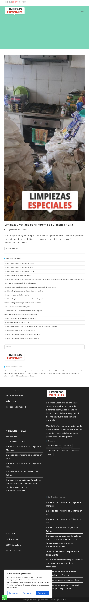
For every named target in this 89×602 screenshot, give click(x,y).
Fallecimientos (53, 450)
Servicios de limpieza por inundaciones (16, 322)
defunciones (65, 413)
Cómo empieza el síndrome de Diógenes (17, 307)
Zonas (25, 230)
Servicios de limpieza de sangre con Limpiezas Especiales (22, 303)
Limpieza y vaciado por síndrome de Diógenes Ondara (21, 338)
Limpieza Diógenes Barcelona (39, 600)
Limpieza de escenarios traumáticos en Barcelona (20, 318)
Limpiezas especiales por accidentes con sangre (19, 330)
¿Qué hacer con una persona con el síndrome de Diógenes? (23, 311)
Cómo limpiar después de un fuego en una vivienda (20, 314)
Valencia (18, 230)
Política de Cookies (14, 395)
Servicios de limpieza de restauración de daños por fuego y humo (25, 299)
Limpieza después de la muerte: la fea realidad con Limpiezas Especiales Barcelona (30, 326)
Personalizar (13, 593)
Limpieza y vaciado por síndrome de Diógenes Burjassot (22, 334)
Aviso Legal (11, 401)
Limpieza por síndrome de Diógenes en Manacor (20, 263)
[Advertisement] (44, 33)
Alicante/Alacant (54, 446)
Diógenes (10, 230)
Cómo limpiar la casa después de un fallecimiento (20, 283)
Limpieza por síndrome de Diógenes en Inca (18, 267)
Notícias (65, 450)
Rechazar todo (28, 593)
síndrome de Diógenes (56, 409)
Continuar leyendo (14, 248)
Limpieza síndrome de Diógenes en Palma (17, 275)
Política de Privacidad (16, 407)
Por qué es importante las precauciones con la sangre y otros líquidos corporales (30, 287)
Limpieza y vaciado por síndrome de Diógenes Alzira (38, 224)
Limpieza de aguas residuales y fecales (16, 295)
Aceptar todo (42, 593)
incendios (72, 409)
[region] (28, 584)
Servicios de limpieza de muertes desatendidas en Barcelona (23, 291)
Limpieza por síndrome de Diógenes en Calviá (19, 271)
